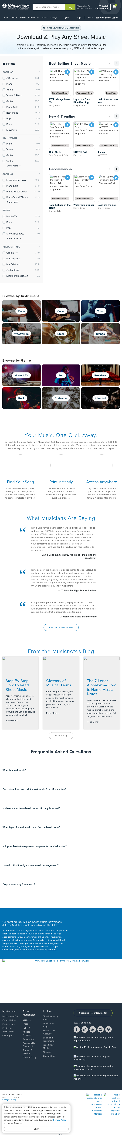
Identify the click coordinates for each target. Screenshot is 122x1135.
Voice (23, 17)
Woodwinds (34, 17)
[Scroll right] (116, 63)
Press (25, 1024)
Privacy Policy (29, 1057)
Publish (26, 1028)
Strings (53, 17)
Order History (9, 1020)
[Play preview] (67, 72)
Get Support (8, 1035)
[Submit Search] (70, 7)
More (91, 18)
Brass (45, 17)
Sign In (105, 5)
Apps (79, 17)
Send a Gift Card (84, 8)
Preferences (8, 1024)
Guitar (14, 17)
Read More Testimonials (61, 627)
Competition (49, 1056)
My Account (101, 8)
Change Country (9, 1100)
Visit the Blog (61, 736)
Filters (9, 64)
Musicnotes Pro (83, 6)
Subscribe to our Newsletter (93, 1013)
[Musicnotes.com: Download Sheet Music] (15, 6)
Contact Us (28, 1039)
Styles (66, 17)
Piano (6, 17)
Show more (12, 165)
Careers (27, 1020)
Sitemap (47, 1052)
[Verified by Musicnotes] (16, 78)
